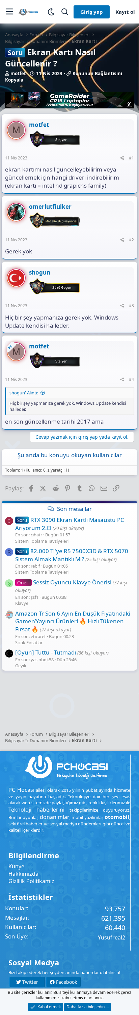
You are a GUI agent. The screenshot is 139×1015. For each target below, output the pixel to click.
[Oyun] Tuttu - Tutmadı (45, 652)
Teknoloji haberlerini (36, 809)
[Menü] (9, 11)
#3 (131, 305)
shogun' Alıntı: (23, 393)
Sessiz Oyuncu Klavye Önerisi (64, 582)
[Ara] (65, 12)
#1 (131, 158)
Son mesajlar (74, 509)
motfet (18, 73)
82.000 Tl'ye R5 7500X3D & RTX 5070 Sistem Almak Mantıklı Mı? (71, 555)
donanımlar (55, 817)
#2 (131, 240)
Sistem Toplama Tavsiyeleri (41, 541)
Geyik (20, 666)
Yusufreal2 (111, 937)
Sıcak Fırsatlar (29, 642)
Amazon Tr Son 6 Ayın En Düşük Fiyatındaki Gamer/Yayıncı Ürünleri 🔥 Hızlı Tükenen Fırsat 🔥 (72, 621)
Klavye (21, 603)
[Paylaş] (122, 158)
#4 (131, 379)
